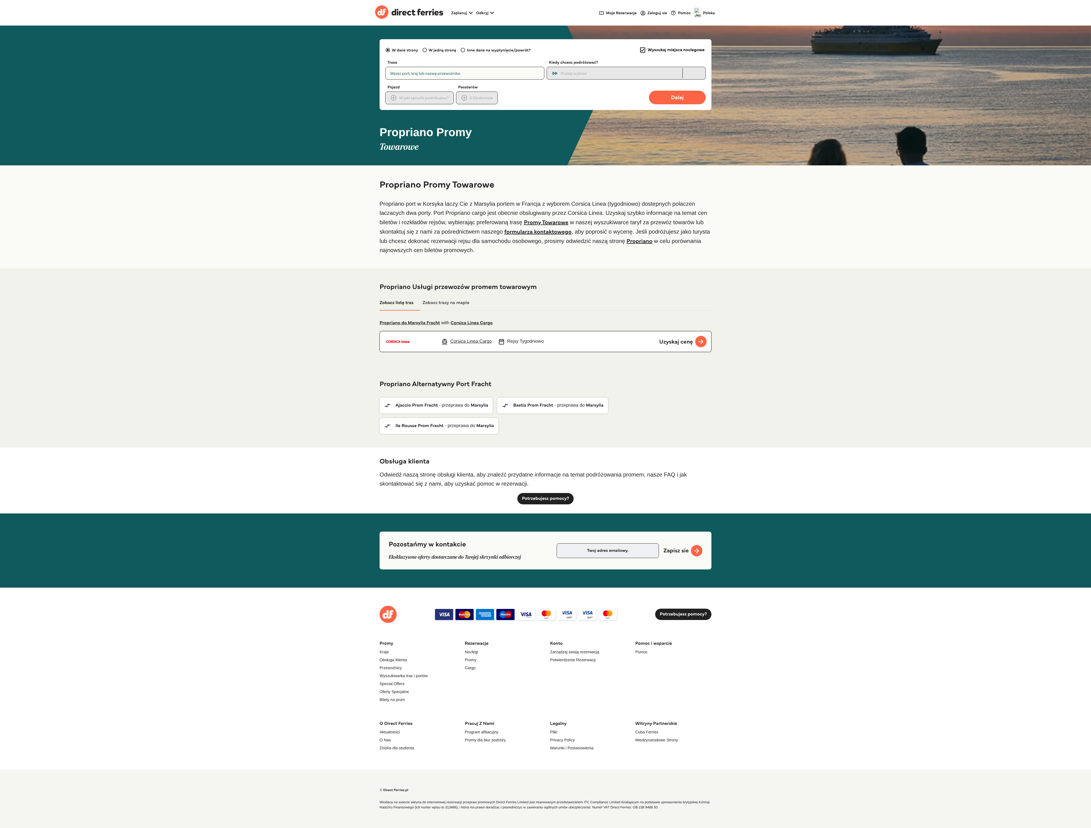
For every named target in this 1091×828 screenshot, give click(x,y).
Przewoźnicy (391, 667)
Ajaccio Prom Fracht (416, 405)
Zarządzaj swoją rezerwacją (574, 652)
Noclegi (471, 652)
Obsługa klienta (393, 660)
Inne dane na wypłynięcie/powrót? (499, 50)
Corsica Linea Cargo (472, 323)
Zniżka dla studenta (397, 748)
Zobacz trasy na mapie (445, 302)
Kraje (384, 652)
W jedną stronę (442, 50)
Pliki (553, 732)
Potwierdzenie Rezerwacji (573, 660)
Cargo (470, 667)
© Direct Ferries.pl (394, 790)
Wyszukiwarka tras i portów (404, 675)
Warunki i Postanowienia (572, 748)
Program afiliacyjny (481, 732)
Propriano (639, 241)
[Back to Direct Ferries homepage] (409, 12)
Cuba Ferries (646, 732)
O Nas (385, 740)
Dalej (677, 97)
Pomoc (641, 652)
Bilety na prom (392, 699)
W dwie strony (405, 50)
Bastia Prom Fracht (533, 405)
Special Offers (392, 683)
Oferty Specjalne (394, 691)
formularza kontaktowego (538, 231)
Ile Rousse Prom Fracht (419, 425)
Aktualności (390, 732)
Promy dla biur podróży (485, 740)
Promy (470, 660)
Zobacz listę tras (396, 302)
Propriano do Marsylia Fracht (410, 323)
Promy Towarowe (546, 222)
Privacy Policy (562, 740)
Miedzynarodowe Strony (656, 740)
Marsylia (479, 405)
